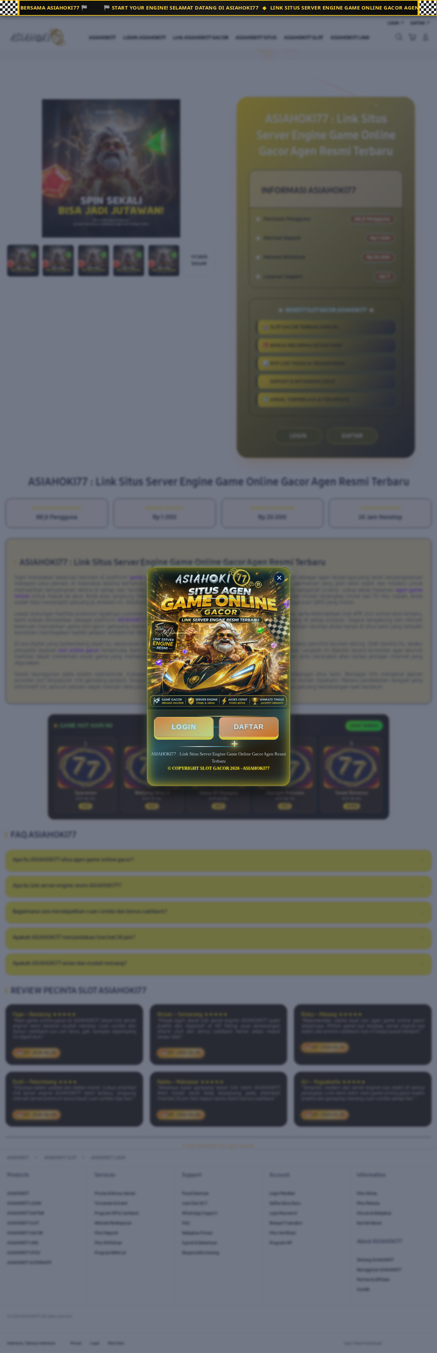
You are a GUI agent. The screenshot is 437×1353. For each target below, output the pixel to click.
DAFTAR (249, 727)
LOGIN (184, 727)
